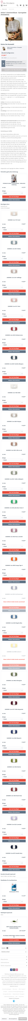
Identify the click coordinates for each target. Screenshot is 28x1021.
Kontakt (5, 991)
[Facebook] (11, 970)
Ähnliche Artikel (5, 951)
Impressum (21, 996)
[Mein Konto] (23, 5)
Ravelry (13, 97)
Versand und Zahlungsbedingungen (16, 991)
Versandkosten (5, 975)
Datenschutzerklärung (9, 996)
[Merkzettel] (20, 5)
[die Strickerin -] (7, 2)
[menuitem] (4, 5)
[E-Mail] (17, 970)
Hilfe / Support (22, 989)
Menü (5, 5)
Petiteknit (5, 97)
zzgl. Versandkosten (12, 58)
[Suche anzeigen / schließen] (17, 5)
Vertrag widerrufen (7, 994)
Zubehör (5, 948)
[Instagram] (14, 970)
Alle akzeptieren (13, 1018)
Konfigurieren (22, 1018)
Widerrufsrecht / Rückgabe (18, 994)
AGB (16, 996)
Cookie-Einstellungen (6, 989)
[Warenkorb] (26, 5)
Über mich (15, 989)
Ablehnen (4, 1018)
